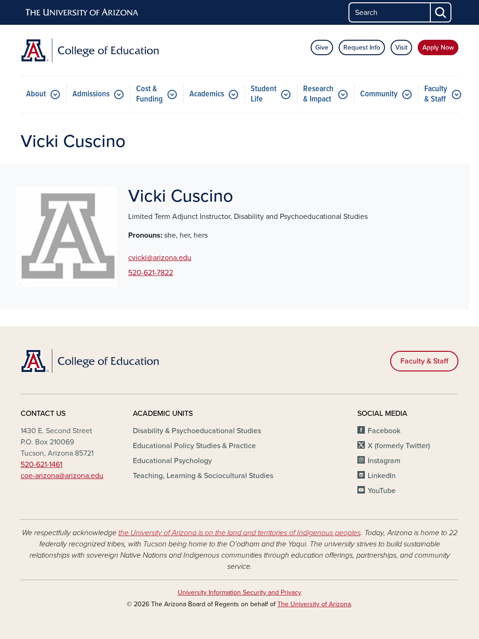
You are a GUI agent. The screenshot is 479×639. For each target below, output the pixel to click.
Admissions (91, 94)
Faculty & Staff (435, 94)
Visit (401, 47)
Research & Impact (318, 94)
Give (321, 47)
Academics (206, 94)
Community (379, 94)
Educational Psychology (172, 460)
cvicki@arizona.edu (159, 257)
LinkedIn (382, 475)
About (36, 94)
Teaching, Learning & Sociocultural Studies (203, 475)
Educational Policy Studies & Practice (194, 445)
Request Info (361, 47)
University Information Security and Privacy (239, 592)
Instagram (384, 460)
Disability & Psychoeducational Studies (197, 431)
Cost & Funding (149, 94)
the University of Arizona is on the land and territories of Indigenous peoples (239, 532)
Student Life (263, 94)
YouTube (382, 490)
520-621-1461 (41, 464)
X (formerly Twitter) (399, 445)
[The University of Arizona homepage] (82, 12)
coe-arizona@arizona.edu (62, 475)
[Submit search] (441, 12)
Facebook (384, 431)
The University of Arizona (314, 604)
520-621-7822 (150, 272)
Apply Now (438, 47)
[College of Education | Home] (90, 50)
